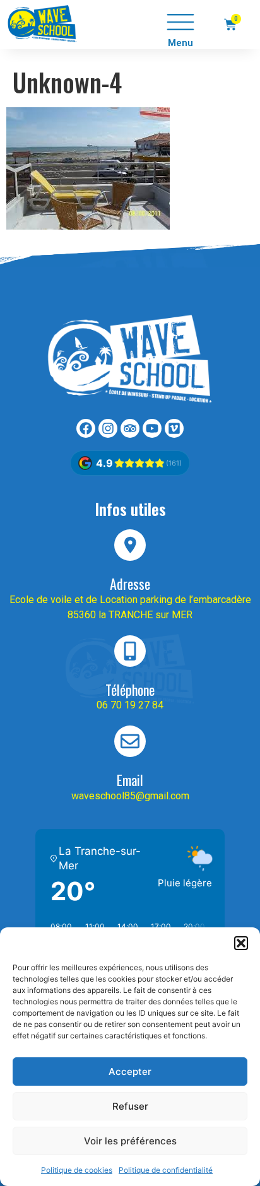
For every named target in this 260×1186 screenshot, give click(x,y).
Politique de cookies (76, 1170)
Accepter (130, 1071)
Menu (180, 43)
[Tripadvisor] (130, 428)
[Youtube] (152, 428)
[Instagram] (107, 428)
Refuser (130, 1106)
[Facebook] (85, 428)
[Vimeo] (174, 428)
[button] (241, 943)
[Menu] (180, 22)
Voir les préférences (130, 1141)
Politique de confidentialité (166, 1170)
